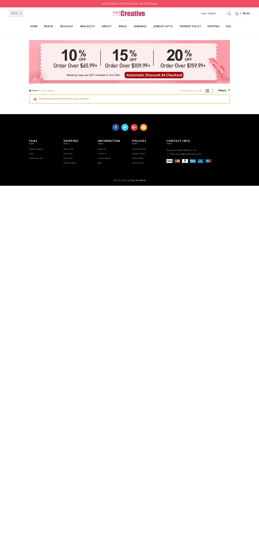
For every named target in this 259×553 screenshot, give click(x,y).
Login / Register (208, 13)
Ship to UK (67, 153)
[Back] (95, 37)
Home (34, 26)
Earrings (140, 26)
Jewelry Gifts (163, 26)
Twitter (124, 127)
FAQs (31, 153)
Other (173, 37)
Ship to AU (67, 158)
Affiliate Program (36, 149)
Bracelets (87, 26)
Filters (222, 90)
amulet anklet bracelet (140, 37)
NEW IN (48, 26)
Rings (123, 26)
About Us (102, 149)
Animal (162, 37)
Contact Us (102, 153)
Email (143, 127)
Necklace (66, 26)
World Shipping (69, 163)
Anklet (107, 26)
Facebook (115, 127)
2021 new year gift (112, 37)
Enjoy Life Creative (138, 180)
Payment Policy (190, 26)
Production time (36, 158)
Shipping (213, 26)
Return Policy (138, 163)
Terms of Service (139, 149)
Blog (99, 163)
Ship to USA (68, 149)
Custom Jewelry (104, 158)
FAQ (228, 26)
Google (134, 127)
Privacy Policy (137, 158)
